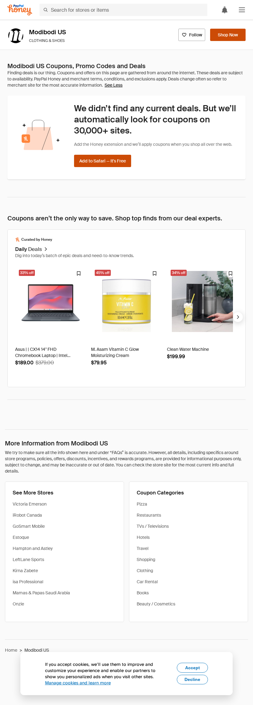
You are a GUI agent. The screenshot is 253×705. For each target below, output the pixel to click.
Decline (192, 679)
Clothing (145, 570)
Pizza (142, 504)
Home (11, 650)
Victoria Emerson (30, 504)
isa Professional (28, 581)
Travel (142, 548)
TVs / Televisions (153, 526)
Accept (192, 667)
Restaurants (149, 515)
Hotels (143, 537)
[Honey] (19, 10)
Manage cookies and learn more (78, 682)
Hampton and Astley (33, 548)
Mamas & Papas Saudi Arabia (41, 593)
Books (143, 593)
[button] (242, 10)
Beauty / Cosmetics (156, 604)
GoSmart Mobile (29, 526)
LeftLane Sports (28, 559)
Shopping (146, 559)
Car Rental (147, 581)
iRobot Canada (27, 515)
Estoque (21, 537)
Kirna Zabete (25, 570)
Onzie (18, 604)
